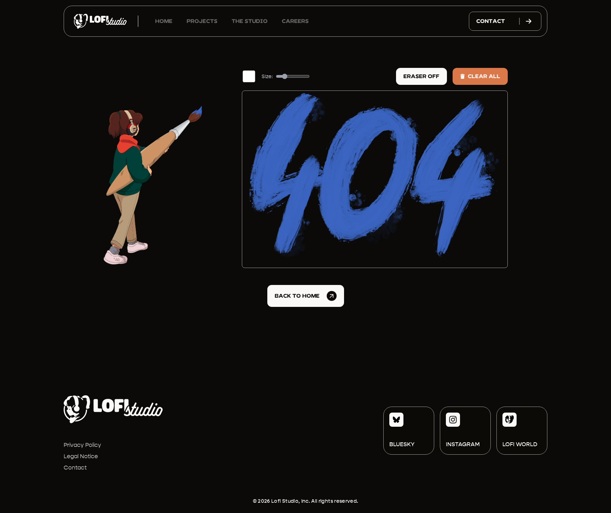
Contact (490, 21)
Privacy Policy (82, 445)
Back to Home (297, 296)
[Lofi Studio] (100, 21)
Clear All (484, 76)
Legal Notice (81, 456)
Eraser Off (421, 76)
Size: (267, 76)
